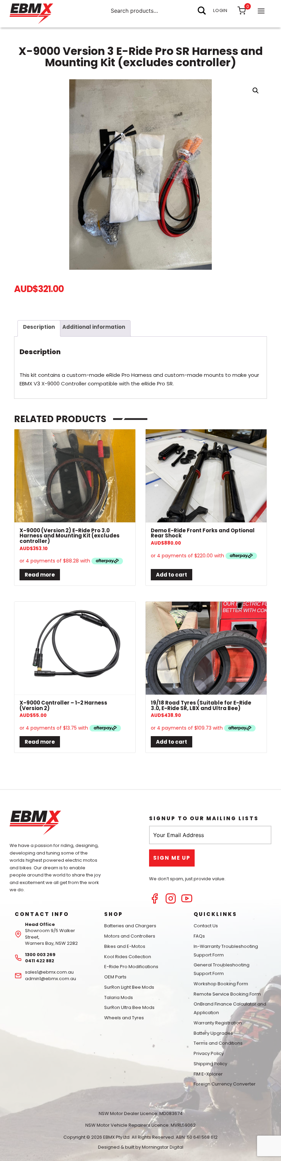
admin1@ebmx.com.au (50, 978)
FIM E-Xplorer (208, 1074)
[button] (255, 90)
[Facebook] (154, 902)
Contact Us (206, 925)
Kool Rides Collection (127, 956)
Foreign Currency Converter (225, 1084)
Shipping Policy (210, 1063)
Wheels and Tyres (124, 1017)
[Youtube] (186, 902)
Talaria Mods (118, 997)
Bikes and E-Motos (124, 946)
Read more (40, 574)
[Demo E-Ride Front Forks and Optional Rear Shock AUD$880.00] (206, 476)
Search (202, 11)
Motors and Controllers (129, 936)
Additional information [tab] (93, 326)
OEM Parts (115, 977)
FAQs (199, 936)
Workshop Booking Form (221, 983)
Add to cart (171, 574)
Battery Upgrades (213, 1033)
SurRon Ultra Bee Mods (129, 1007)
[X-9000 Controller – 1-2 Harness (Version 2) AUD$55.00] (74, 648)
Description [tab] (39, 326)
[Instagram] (170, 902)
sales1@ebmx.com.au (49, 972)
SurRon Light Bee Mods (129, 987)
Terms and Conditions (218, 1043)
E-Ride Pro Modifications (131, 966)
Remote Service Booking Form (227, 994)
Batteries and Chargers (130, 925)
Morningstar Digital (162, 1147)
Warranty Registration (218, 1023)
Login (220, 10)
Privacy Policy (209, 1053)
